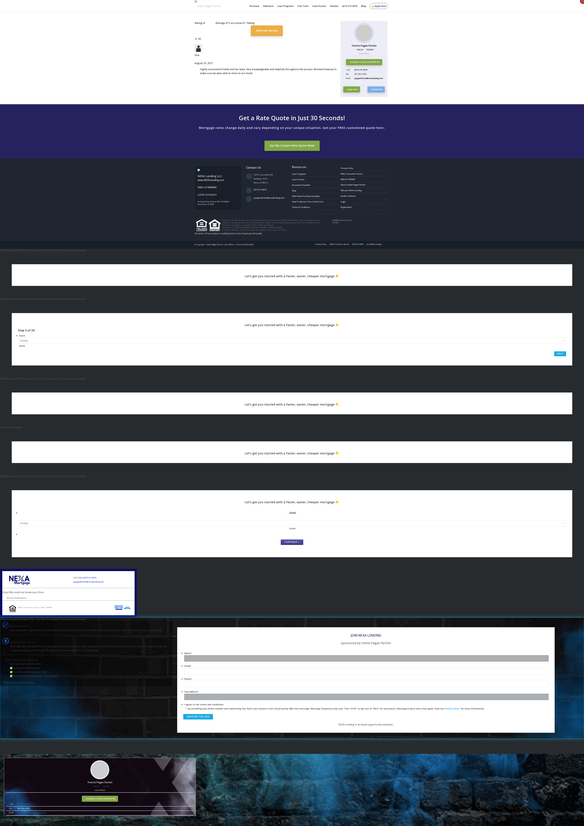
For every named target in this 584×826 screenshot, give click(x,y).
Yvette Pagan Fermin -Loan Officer (220, 244)
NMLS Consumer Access (352, 173)
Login (343, 201)
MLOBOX (250, 244)
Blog (294, 190)
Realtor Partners (348, 196)
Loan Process (298, 179)
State (22, 335)
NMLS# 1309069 (348, 179)
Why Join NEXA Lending (351, 190)
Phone (188, 678)
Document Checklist (301, 185)
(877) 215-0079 (360, 69)
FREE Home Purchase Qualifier (306, 196)
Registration (346, 207)
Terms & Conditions (301, 207)
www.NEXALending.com (211, 180)
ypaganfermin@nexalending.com (368, 78)
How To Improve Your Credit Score (307, 201)
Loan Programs (299, 174)
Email (187, 665)
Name (188, 653)
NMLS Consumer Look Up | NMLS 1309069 (35, 607)
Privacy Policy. (452, 708)
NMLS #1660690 (207, 187)
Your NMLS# (191, 691)
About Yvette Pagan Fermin (353, 184)
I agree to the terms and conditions (204, 704)
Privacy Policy (347, 168)
